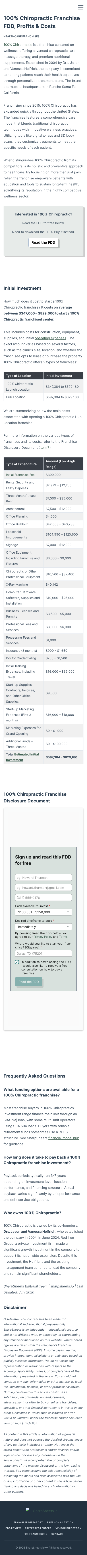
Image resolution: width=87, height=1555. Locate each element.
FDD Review (13, 1528)
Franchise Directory (28, 1522)
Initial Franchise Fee (20, 475)
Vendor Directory (68, 1528)
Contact (57, 1534)
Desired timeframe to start (34, 920)
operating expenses (50, 338)
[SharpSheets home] (43, 1511)
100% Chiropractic (18, 45)
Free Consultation (60, 1522)
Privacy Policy (42, 936)
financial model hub (63, 1138)
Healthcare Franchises (21, 36)
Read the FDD (43, 242)
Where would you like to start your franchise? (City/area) (43, 945)
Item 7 (45, 447)
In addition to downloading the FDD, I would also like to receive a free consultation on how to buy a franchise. (46, 967)
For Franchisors (35, 1534)
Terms (63, 936)
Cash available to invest (32, 906)
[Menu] (80, 7)
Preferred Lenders (38, 1528)
